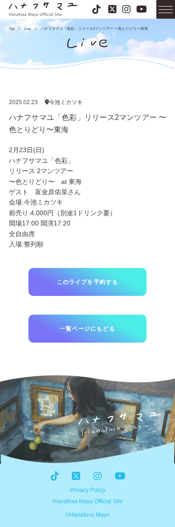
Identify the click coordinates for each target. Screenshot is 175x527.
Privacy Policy (87, 490)
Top (11, 29)
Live (27, 29)
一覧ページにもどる (87, 328)
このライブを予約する (88, 282)
